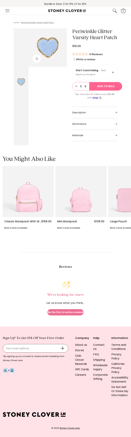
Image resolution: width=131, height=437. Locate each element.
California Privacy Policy (118, 368)
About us (81, 345)
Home (16, 22)
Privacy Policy (116, 356)
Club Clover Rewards (81, 360)
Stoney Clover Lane (70, 428)
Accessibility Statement (119, 380)
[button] (7, 11)
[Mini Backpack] (81, 191)
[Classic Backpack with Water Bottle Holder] (28, 191)
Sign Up (62, 348)
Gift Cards (82, 369)
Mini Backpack (67, 221)
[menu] (7, 11)
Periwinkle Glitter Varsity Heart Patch (37, 22)
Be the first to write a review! (65, 312)
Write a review (85, 59)
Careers (80, 375)
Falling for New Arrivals (65, 3)
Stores (79, 350)
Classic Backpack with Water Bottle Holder (22, 221)
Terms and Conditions (118, 347)
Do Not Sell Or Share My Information (119, 391)
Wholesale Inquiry (100, 367)
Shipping (99, 360)
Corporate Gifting (100, 377)
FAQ (96, 354)
